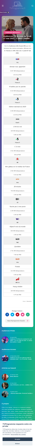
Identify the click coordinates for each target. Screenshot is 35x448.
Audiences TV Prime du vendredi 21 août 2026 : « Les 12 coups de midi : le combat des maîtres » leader (21, 340)
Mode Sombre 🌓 (4, 12)
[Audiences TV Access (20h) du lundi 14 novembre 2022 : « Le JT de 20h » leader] (5, 358)
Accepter (17, 439)
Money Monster (14, 376)
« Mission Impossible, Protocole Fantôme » (21, 393)
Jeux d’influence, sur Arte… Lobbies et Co (21, 384)
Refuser (17, 443)
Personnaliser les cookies (18, 434)
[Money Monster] (5, 377)
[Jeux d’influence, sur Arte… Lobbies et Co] (5, 385)
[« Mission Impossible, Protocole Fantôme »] (5, 394)
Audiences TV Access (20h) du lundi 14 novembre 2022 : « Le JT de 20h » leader (21, 358)
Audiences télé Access (13, 32)
